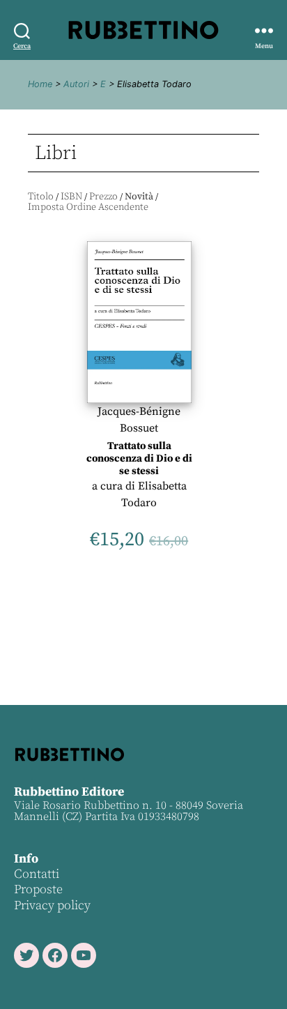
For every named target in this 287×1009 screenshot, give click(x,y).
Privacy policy (52, 905)
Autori (76, 84)
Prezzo (103, 196)
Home (40, 84)
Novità (139, 196)
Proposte (38, 889)
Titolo (41, 196)
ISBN (71, 196)
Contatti (36, 874)
